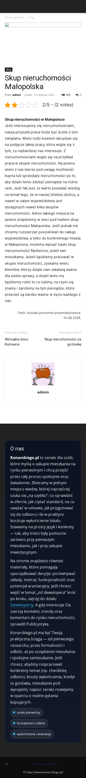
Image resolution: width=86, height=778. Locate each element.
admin (16, 95)
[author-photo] (43, 385)
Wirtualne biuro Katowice (16, 341)
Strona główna (14, 17)
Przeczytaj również (45, 764)
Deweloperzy (21, 605)
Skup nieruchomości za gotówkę (62, 341)
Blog (31, 17)
